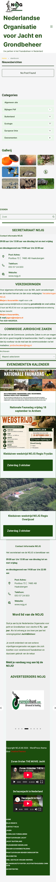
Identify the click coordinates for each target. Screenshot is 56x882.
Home (4, 58)
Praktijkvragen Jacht (16, 838)
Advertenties (12, 869)
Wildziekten (11, 856)
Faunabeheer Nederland (17, 845)
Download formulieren (16, 834)
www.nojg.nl (14, 276)
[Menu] (51, 26)
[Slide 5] (31, 728)
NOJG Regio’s (11, 823)
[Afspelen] (14, 782)
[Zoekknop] (53, 216)
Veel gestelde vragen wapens (19, 860)
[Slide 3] (21, 728)
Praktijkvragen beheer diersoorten (22, 852)
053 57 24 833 (15, 267)
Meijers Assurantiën (9, 300)
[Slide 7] (37, 728)
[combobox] (25, 216)
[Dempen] (37, 782)
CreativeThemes (18, 751)
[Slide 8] (40, 728)
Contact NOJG (12, 827)
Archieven (4, 351)
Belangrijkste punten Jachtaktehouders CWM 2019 (27, 865)
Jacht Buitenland (14, 841)
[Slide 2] (18, 728)
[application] (28, 775)
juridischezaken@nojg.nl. (21, 345)
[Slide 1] (15, 728)
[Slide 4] (26, 728)
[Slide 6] (34, 728)
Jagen (8, 830)
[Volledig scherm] (41, 782)
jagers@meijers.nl (14, 318)
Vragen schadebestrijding (18, 849)
